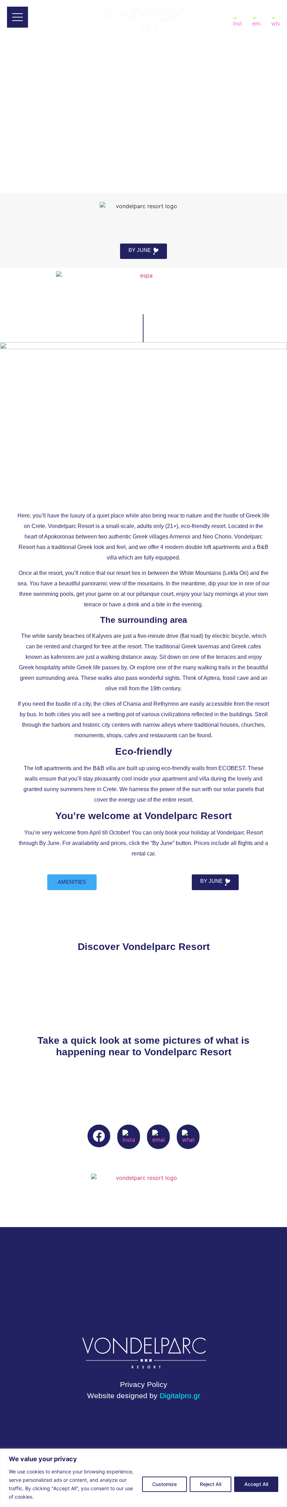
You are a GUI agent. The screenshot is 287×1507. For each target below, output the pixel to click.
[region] (143, 1478)
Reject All (210, 1484)
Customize (164, 1484)
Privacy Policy (143, 1384)
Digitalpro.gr (180, 1396)
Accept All (256, 1484)
